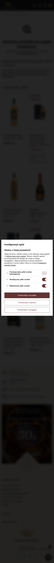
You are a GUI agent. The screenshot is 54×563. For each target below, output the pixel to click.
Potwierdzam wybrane (27, 302)
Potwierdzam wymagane (27, 310)
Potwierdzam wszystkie (27, 295)
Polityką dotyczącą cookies (16, 256)
